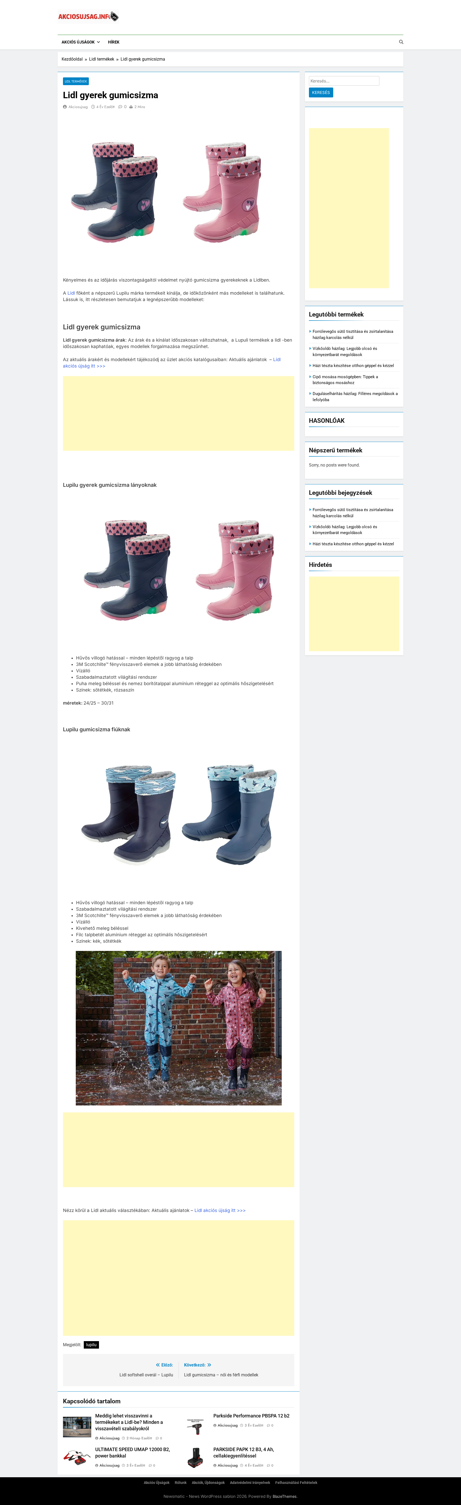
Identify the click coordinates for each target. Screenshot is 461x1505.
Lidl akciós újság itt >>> (220, 1210)
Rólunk (180, 1482)
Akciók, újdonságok (208, 1482)
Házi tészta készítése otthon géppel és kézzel (353, 365)
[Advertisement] (178, 413)
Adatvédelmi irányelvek (250, 1482)
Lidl (71, 293)
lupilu (91, 1344)
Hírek (114, 42)
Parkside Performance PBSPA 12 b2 (251, 1416)
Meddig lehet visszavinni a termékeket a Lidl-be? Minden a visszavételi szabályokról (129, 1422)
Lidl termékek (76, 81)
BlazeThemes (285, 1496)
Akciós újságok (78, 42)
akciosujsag (78, 106)
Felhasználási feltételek (296, 1482)
